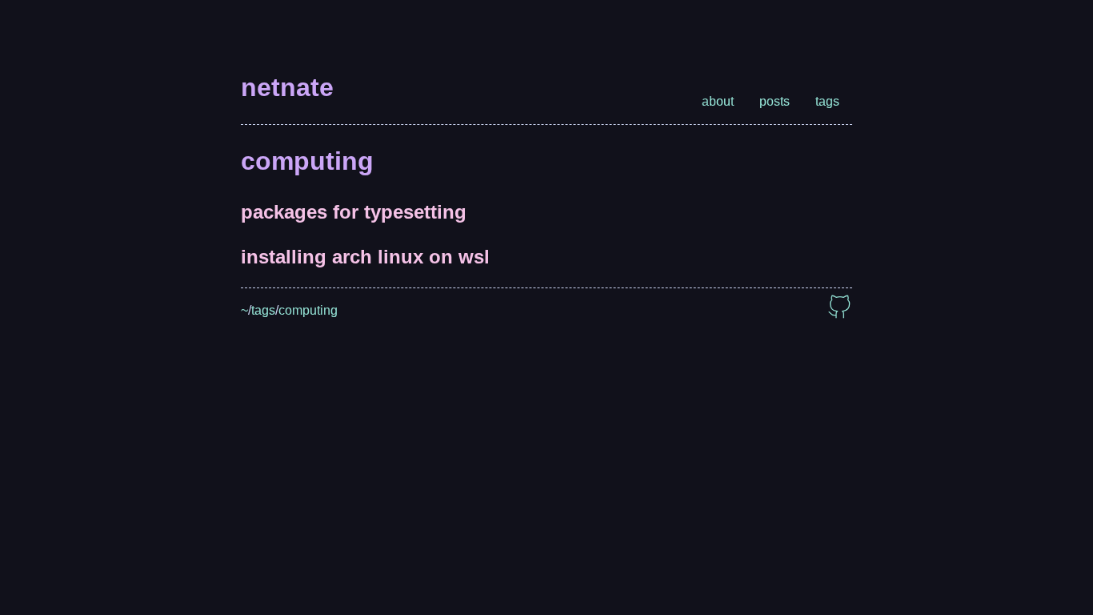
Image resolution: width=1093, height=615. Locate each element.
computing (308, 310)
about (718, 101)
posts (774, 101)
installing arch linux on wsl (365, 256)
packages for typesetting (353, 212)
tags (827, 101)
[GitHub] (839, 310)
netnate (287, 87)
